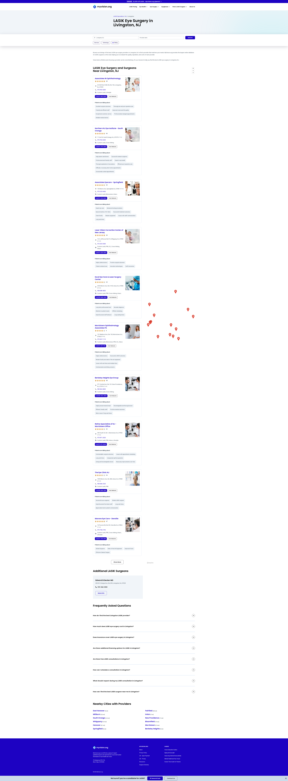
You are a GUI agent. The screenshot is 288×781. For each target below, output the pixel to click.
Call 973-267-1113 (100, 346)
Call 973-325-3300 (101, 252)
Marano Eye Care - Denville (106, 518)
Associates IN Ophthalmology (108, 78)
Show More (117, 562)
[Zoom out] (193, 70)
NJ (126, 16)
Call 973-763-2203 (101, 146)
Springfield (99, 729)
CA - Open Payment (144, 755)
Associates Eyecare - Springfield (109, 182)
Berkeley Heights (154, 729)
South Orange (101, 718)
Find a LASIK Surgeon (178, 7)
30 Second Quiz (155, 778)
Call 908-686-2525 (101, 490)
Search (190, 38)
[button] (171, 325)
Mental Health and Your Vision (172, 758)
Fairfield (151, 711)
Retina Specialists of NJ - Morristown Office (105, 425)
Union (149, 714)
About (140, 749)
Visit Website (112, 96)
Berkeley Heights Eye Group (106, 378)
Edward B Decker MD (104, 580)
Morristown (152, 725)
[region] (170, 315)
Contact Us (171, 778)
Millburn (99, 714)
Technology (106, 42)
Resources (142, 761)
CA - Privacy (142, 758)
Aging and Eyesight (169, 752)
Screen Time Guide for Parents (172, 761)
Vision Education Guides (170, 749)
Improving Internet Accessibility (172, 755)
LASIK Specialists (118, 16)
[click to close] (286, 778)
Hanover (99, 725)
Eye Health (142, 7)
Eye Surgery (153, 7)
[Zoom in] (193, 68)
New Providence (154, 718)
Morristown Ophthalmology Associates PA (107, 326)
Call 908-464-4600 (101, 396)
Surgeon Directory (144, 764)
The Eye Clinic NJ (102, 472)
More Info (102, 593)
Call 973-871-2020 (101, 444)
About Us (192, 7)
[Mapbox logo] (150, 563)
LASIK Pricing (133, 7)
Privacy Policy (143, 752)
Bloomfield (152, 721)
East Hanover (100, 711)
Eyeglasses (164, 7)
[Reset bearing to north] (193, 73)
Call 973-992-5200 (101, 96)
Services (96, 42)
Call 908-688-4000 (101, 297)
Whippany (100, 721)
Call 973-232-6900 (101, 198)
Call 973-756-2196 (101, 538)
